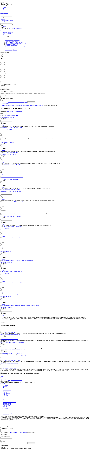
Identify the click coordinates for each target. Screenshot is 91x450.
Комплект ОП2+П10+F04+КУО (7, 262)
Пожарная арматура (7, 404)
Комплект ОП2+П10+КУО (6, 240)
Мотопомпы (5, 406)
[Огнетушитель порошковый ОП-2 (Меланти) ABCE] (12, 201)
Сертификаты (6, 391)
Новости (5, 386)
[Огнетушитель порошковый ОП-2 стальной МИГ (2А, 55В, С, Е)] (14, 139)
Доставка (5, 8)
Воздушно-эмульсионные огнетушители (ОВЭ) (15, 43)
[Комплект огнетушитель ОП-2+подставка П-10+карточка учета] (14, 237)
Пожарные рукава (7, 403)
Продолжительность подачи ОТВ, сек (8, 84)
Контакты (5, 10)
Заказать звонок (18, 28)
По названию (16, 111)
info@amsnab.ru (3, 26)
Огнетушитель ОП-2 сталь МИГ (7, 142)
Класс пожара (3, 65)
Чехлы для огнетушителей (11, 50)
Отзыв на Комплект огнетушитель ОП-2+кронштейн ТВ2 (12, 342)
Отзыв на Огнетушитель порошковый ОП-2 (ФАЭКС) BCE (13, 355)
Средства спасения (7, 405)
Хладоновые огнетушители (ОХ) (12, 44)
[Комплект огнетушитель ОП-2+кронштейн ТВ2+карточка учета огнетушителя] (17, 282)
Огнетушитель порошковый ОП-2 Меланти (9, 204)
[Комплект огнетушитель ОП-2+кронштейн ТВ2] (11, 271)
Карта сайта (5, 395)
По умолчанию (9, 111)
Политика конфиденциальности (15, 420)
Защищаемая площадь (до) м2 (6, 67)
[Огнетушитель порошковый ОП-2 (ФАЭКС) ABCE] (11, 177)
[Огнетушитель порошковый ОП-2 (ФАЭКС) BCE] (11, 189)
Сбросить (3, 89)
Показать (7, 89)
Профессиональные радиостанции (10, 411)
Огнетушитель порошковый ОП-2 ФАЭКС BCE (10, 191)
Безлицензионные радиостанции (10, 410)
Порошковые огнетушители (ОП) (12, 40)
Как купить (5, 385)
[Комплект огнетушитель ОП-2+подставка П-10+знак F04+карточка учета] (16, 260)
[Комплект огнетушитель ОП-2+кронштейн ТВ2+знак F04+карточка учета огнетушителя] (19, 305)
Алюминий (4, 88)
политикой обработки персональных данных (17, 102)
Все (3, 86)
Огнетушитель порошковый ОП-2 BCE (8, 154)
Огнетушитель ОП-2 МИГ (6, 129)
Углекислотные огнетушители (9, 402)
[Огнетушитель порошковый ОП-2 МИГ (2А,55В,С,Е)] (12, 127)
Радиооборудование (7, 33)
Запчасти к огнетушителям (11, 47)
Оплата (4, 7)
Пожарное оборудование (8, 32)
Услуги (4, 34)
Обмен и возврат (6, 393)
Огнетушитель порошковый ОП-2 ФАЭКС (9, 179)
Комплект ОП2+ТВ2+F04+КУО (7, 307)
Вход (7, 13)
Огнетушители (6, 38)
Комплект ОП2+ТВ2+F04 (5, 296)
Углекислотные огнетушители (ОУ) (12, 41)
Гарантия (5, 9)
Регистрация (3, 13)
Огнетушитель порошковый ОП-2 (7, 117)
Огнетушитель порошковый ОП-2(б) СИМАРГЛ (10, 216)
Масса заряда (3, 72)
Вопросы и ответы (7, 390)
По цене (20, 111)
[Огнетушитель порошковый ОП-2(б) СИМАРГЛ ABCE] (12, 214)
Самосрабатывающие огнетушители (13, 49)
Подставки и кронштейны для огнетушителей (15, 46)
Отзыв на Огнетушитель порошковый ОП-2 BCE (10, 334)
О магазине (2, 383)
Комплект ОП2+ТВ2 (4, 273)
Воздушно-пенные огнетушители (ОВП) (14, 42)
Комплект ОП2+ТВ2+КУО (6, 284)
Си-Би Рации (6, 414)
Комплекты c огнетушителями (11, 45)
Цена (1, 54)
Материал (2, 85)
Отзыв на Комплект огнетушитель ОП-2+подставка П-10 (12, 349)
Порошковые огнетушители (9, 400)
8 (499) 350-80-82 (11, 28)
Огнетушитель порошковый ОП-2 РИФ (8, 166)
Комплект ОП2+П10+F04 (5, 251)
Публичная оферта (4, 420)
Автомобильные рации (8, 413)
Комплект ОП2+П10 (4, 228)
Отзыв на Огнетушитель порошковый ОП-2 (9, 327)
